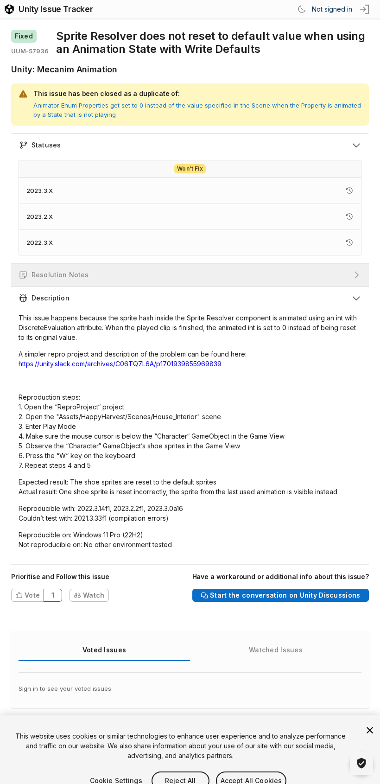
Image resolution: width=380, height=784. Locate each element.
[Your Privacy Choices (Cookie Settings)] (361, 763)
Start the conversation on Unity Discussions (285, 595)
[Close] (369, 718)
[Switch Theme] (301, 9)
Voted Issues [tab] (104, 650)
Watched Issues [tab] (276, 650)
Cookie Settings (116, 768)
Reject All (180, 768)
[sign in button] (365, 9)
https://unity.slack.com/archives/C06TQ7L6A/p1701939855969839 (120, 364)
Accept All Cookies (251, 768)
